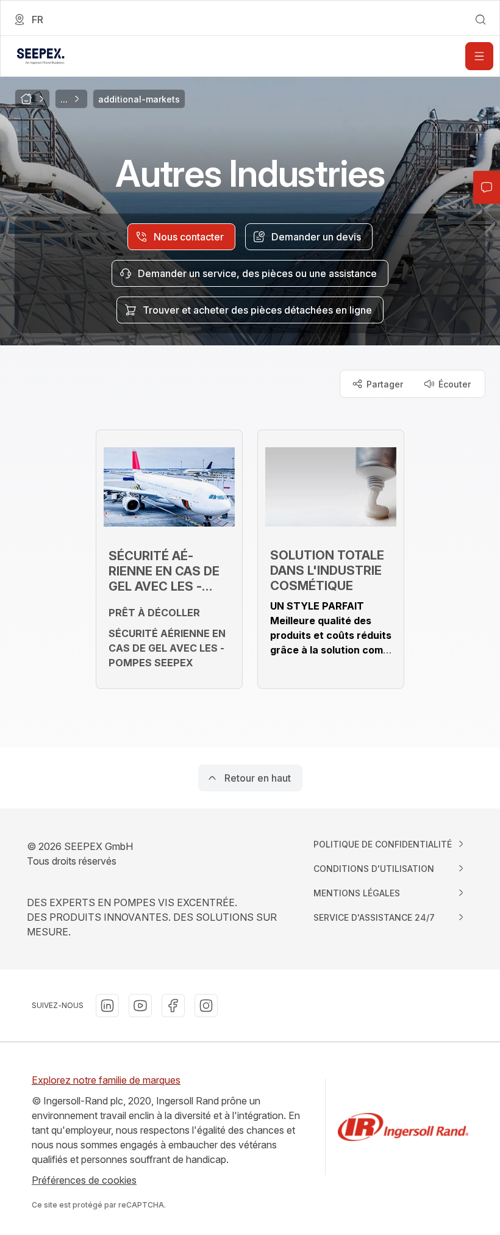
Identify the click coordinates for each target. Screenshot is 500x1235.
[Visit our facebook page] (173, 1005)
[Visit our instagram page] (206, 1005)
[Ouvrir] (479, 56)
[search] (480, 19)
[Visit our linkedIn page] (107, 1005)
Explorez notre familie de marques (106, 1080)
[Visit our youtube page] (140, 1005)
